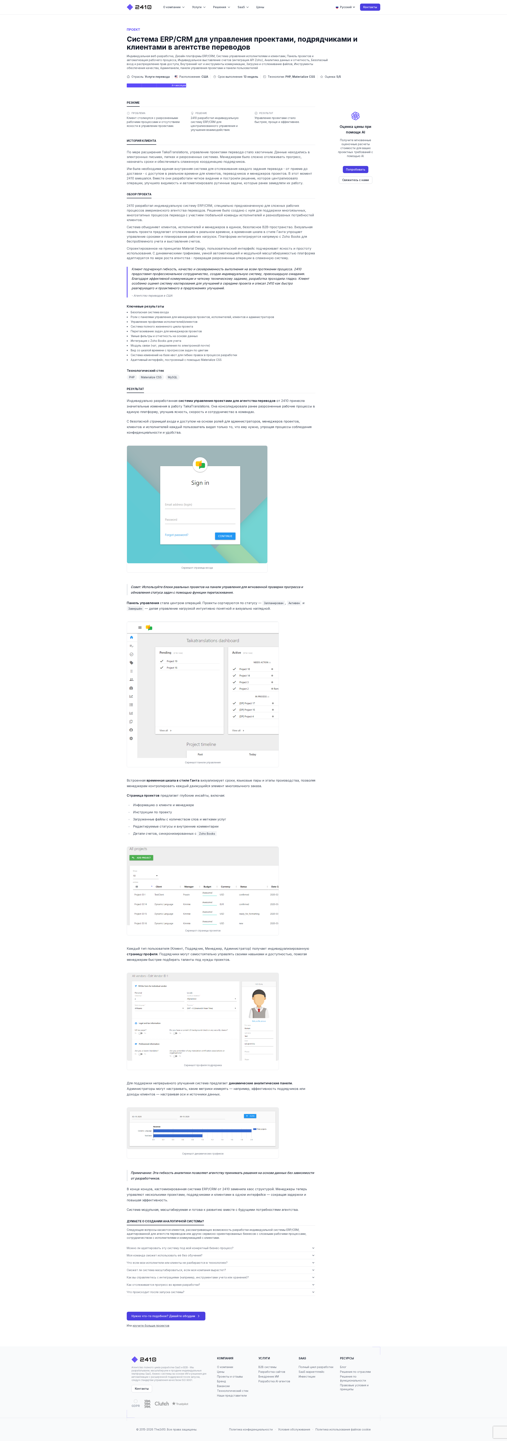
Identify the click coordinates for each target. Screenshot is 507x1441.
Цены (220, 1371)
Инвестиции (307, 1376)
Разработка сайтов (271, 1371)
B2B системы (267, 1367)
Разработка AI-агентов (274, 1381)
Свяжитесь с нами (355, 180)
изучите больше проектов (151, 1325)
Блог (343, 1367)
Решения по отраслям (355, 1371)
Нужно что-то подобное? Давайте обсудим (163, 1316)
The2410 (160, 1429)
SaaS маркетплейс (311, 1371)
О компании (225, 1367)
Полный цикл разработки (316, 1367)
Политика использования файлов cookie (343, 1429)
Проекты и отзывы (230, 1376)
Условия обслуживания (294, 1429)
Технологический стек (232, 1390)
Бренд (221, 1381)
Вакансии (223, 1386)
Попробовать (355, 169)
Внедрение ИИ (268, 1376)
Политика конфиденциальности (251, 1429)
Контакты (370, 7)
